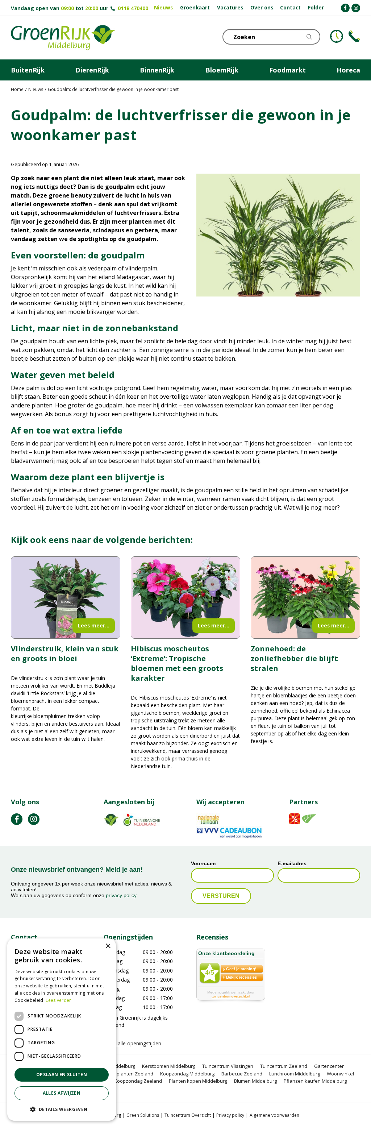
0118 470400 (133, 8)
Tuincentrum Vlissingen (227, 1066)
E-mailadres (292, 863)
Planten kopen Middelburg (198, 1081)
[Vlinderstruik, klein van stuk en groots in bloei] (65, 597)
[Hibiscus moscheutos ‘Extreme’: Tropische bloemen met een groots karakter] (185, 597)
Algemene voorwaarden (274, 1115)
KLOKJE (336, 36)
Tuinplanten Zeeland (130, 1073)
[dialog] (61, 1029)
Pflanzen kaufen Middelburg (315, 1081)
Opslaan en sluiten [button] (61, 1074)
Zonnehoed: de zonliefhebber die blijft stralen (294, 658)
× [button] (108, 946)
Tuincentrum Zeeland (283, 1066)
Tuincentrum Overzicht (187, 1115)
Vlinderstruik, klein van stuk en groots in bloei (64, 653)
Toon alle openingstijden (132, 1043)
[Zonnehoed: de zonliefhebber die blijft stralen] (305, 597)
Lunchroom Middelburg (294, 1073)
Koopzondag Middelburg (187, 1073)
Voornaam (203, 863)
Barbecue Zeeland (241, 1073)
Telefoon (354, 36)
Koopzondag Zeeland (138, 1081)
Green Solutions (142, 1115)
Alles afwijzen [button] (62, 1093)
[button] (61, 1109)
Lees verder (58, 1000)
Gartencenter (329, 1066)
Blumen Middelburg (255, 1081)
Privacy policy (230, 1115)
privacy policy (121, 896)
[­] (345, 8)
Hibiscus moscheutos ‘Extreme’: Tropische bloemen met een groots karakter (177, 663)
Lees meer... (93, 625)
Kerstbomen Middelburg (168, 1066)
